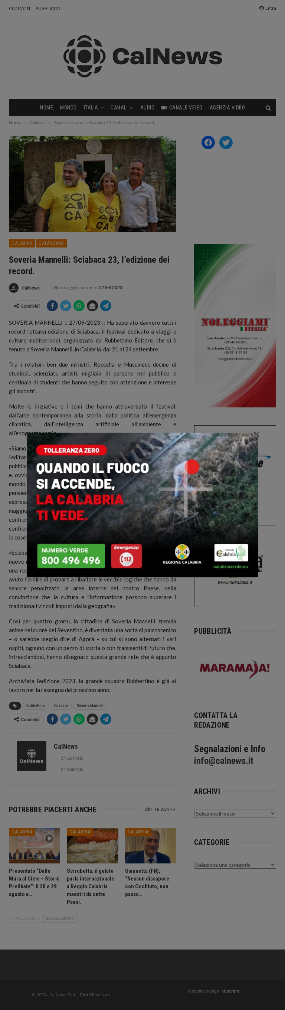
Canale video (186, 108)
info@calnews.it (223, 760)
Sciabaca (60, 706)
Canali (119, 108)
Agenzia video (227, 108)
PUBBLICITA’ (48, 8)
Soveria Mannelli (91, 706)
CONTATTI (19, 8)
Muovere (231, 991)
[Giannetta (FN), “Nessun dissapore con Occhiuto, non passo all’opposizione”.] (150, 846)
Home (46, 108)
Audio (147, 108)
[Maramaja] (235, 669)
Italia (91, 108)
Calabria (22, 243)
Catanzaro (51, 243)
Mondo (68, 108)
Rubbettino (35, 706)
